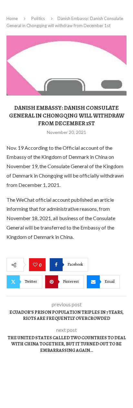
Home (12, 18)
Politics (38, 18)
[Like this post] (36, 265)
